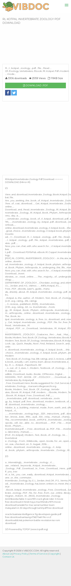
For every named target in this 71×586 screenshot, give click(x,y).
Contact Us (8, 556)
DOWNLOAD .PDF (36, 85)
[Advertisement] (35, 45)
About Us (7, 553)
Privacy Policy (21, 553)
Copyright (54, 553)
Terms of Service (38, 553)
